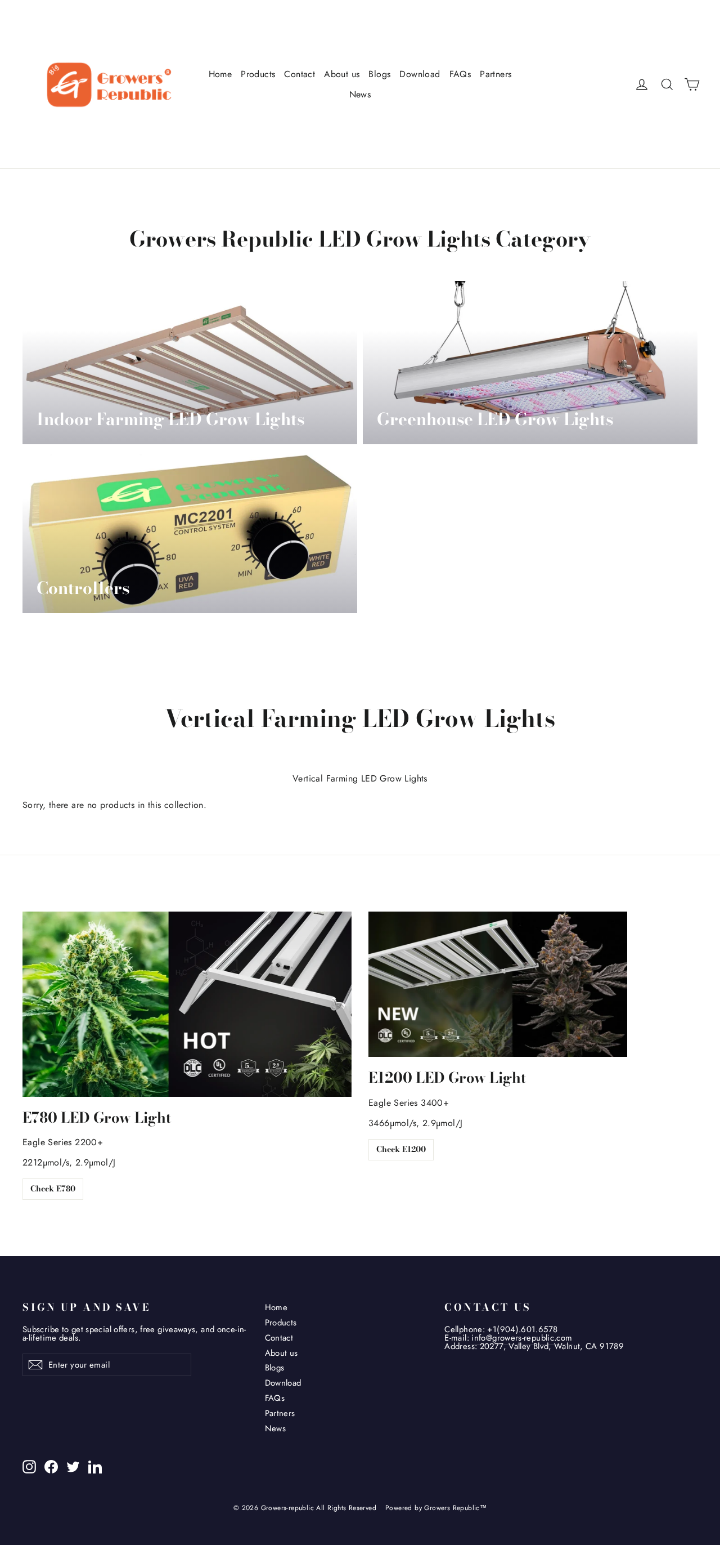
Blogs (379, 74)
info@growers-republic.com (521, 1338)
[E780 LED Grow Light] (187, 1004)
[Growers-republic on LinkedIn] (95, 1466)
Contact (299, 74)
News (360, 94)
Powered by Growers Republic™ (436, 1508)
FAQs (460, 74)
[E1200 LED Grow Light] (497, 984)
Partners (495, 74)
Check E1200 (401, 1149)
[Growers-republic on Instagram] (29, 1466)
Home (220, 74)
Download (419, 74)
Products (258, 74)
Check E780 (52, 1188)
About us (341, 74)
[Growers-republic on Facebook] (51, 1466)
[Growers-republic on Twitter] (73, 1466)
